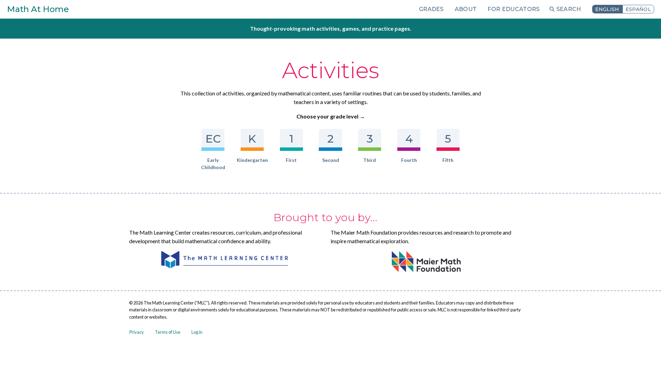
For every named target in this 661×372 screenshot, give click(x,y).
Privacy (136, 332)
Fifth (447, 160)
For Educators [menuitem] (513, 9)
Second (330, 160)
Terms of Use (167, 332)
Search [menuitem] (568, 9)
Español (638, 9)
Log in (196, 332)
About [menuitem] (466, 9)
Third (369, 160)
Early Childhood (213, 163)
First (291, 160)
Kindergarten (252, 160)
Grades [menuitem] (431, 9)
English (607, 9)
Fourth (409, 160)
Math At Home (38, 9)
